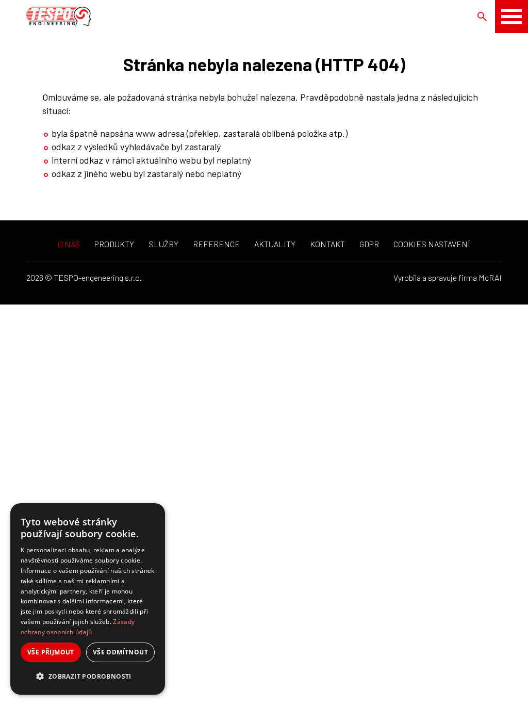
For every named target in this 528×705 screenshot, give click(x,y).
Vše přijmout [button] (50, 652)
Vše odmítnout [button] (120, 652)
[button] (88, 676)
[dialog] (87, 599)
